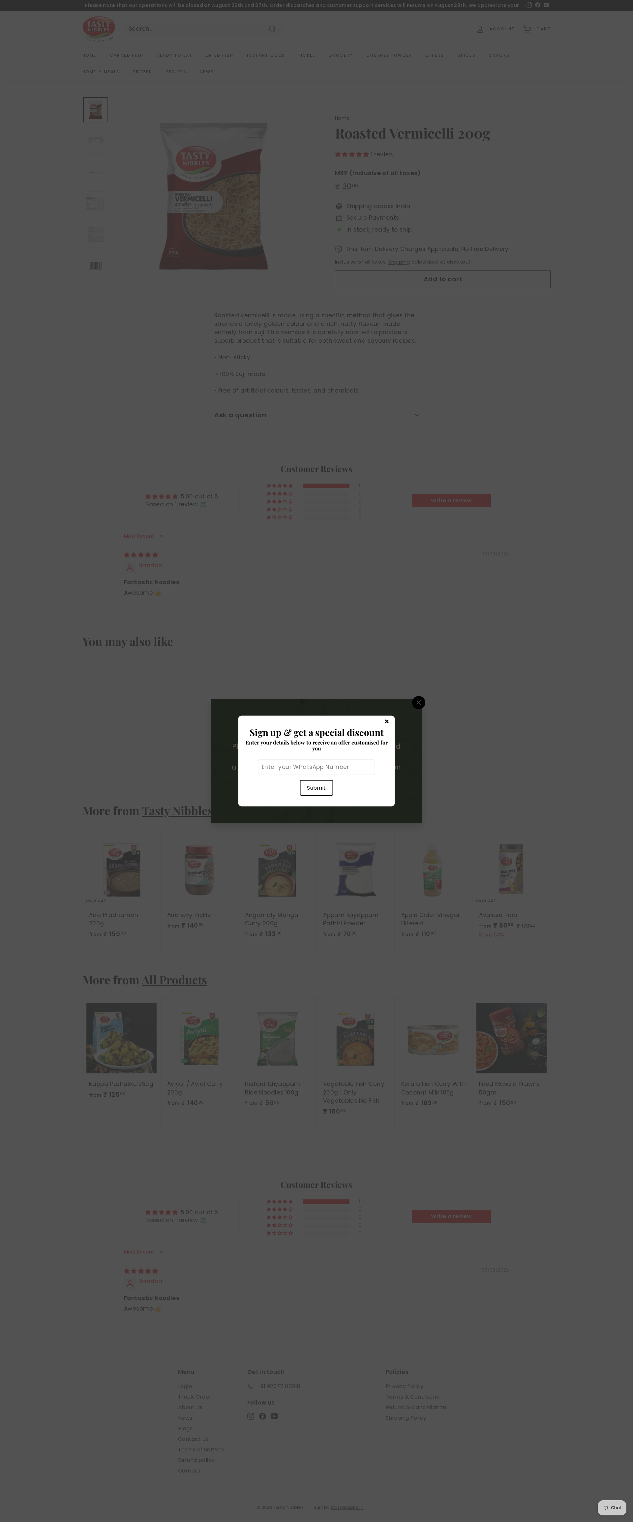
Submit (316, 787)
